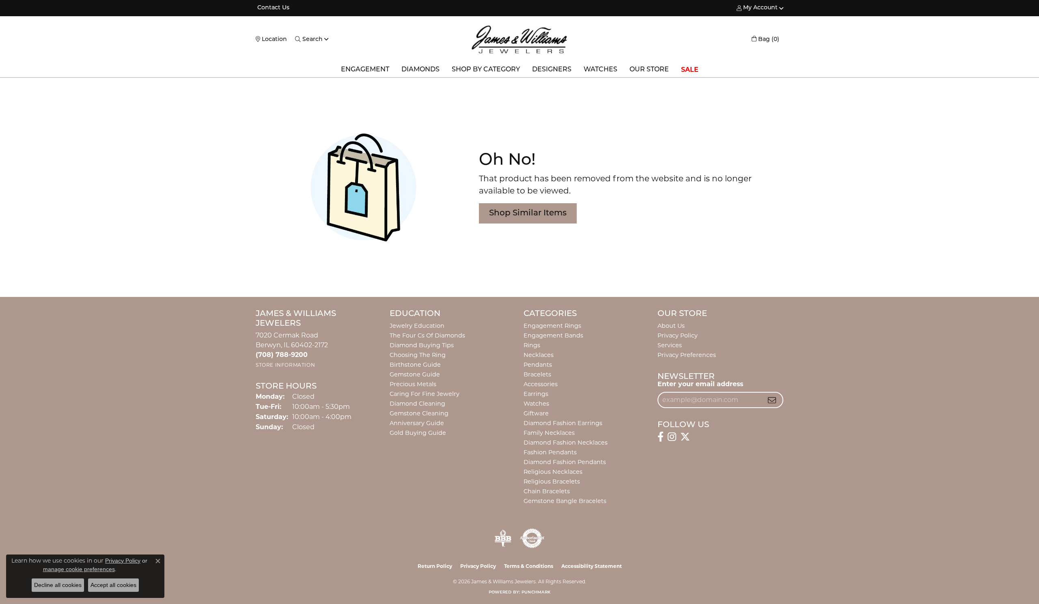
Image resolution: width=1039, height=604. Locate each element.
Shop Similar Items (528, 213)
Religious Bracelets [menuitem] (552, 481)
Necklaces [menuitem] (539, 355)
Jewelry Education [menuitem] (417, 325)
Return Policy (435, 566)
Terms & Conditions (528, 566)
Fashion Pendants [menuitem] (550, 452)
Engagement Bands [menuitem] (553, 335)
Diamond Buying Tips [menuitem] (422, 345)
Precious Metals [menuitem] (413, 384)
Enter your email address (700, 384)
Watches (600, 70)
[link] (272, 8)
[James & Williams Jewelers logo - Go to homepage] (519, 39)
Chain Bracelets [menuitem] (547, 491)
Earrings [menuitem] (536, 394)
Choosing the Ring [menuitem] (418, 355)
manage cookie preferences (79, 569)
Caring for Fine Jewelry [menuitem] (424, 394)
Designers (551, 70)
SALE (689, 69)
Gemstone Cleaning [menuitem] (419, 413)
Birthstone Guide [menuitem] (415, 364)
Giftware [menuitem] (536, 413)
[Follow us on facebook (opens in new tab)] (660, 437)
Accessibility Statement (591, 566)
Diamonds (420, 70)
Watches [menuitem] (536, 403)
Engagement (365, 70)
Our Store (649, 70)
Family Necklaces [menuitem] (549, 432)
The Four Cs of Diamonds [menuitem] (427, 335)
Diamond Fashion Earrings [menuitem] (563, 423)
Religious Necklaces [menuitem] (553, 471)
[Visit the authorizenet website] (532, 538)
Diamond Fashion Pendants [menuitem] (565, 462)
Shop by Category (486, 70)
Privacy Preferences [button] (686, 355)
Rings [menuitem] (532, 345)
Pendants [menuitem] (538, 364)
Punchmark (536, 592)
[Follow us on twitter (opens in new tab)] (685, 437)
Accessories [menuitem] (541, 384)
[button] (757, 8)
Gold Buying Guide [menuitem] (418, 432)
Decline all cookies (58, 585)
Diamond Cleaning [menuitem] (417, 403)
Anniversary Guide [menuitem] (417, 423)
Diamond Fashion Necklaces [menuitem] (566, 442)
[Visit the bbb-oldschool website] (502, 538)
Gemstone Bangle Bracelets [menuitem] (565, 501)
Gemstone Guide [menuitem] (415, 374)
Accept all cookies (113, 585)
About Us (671, 325)
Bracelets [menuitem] (537, 374)
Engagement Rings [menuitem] (552, 325)
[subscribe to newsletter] (771, 400)
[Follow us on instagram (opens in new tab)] (672, 437)
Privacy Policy (677, 335)
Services (669, 345)
